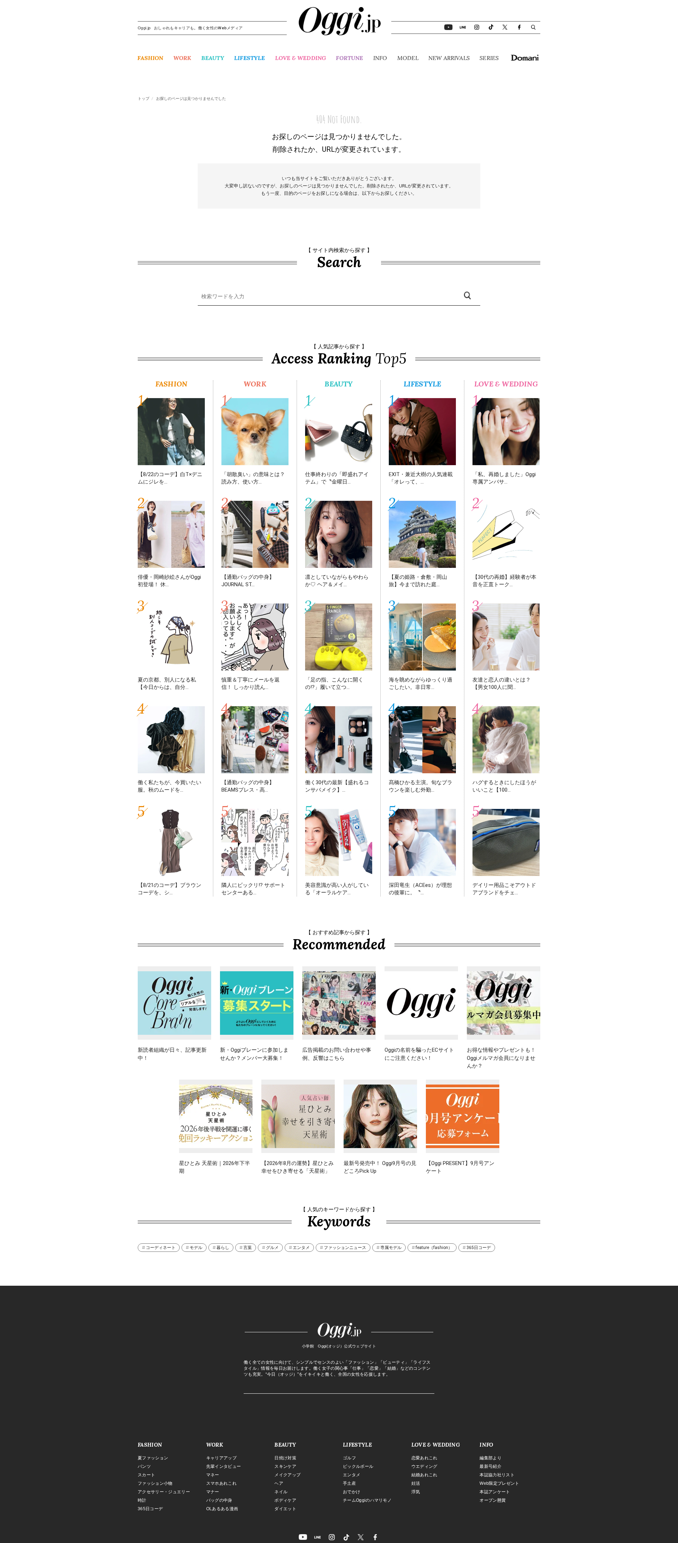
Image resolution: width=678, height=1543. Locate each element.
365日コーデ (478, 1247)
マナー (212, 1491)
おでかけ (351, 1491)
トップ (143, 98)
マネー (212, 1474)
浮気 (415, 1491)
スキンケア (285, 1466)
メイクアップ (287, 1474)
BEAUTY (212, 57)
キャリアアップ (221, 1457)
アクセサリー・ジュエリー (164, 1491)
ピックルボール (358, 1466)
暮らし (222, 1247)
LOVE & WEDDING (300, 57)
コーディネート (161, 1247)
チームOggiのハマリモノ (367, 1500)
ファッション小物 (155, 1483)
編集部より (490, 1457)
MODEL (407, 57)
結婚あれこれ (424, 1474)
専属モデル (391, 1247)
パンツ (144, 1466)
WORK (182, 57)
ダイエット (285, 1508)
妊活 (415, 1483)
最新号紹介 (490, 1466)
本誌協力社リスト (497, 1474)
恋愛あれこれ (424, 1457)
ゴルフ (349, 1457)
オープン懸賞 (493, 1500)
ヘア (278, 1483)
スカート (146, 1474)
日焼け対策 (285, 1457)
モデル (196, 1247)
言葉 (247, 1247)
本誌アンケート (495, 1491)
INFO (380, 57)
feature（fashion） (434, 1247)
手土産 (349, 1483)
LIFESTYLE (249, 57)
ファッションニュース (345, 1247)
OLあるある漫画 (222, 1508)
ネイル (280, 1491)
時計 (142, 1500)
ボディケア (285, 1500)
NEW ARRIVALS (449, 57)
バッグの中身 (219, 1500)
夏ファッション (153, 1457)
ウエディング (424, 1466)
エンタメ (301, 1247)
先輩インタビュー (223, 1466)
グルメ (272, 1247)
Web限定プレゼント (499, 1483)
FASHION (150, 57)
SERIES (489, 57)
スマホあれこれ (221, 1483)
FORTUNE (349, 57)
